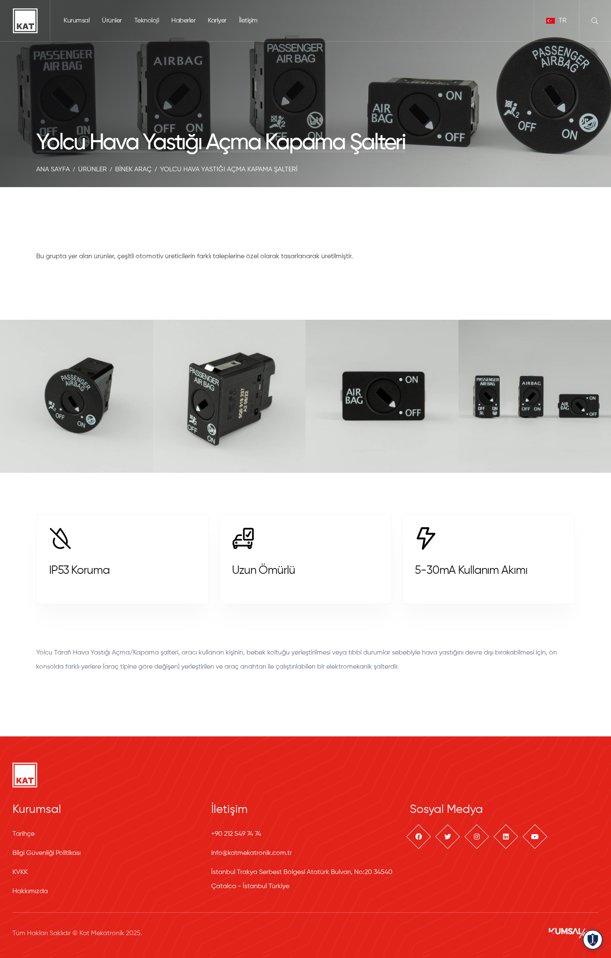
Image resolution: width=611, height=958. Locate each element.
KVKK (20, 872)
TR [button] (562, 20)
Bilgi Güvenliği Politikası (46, 853)
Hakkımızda (30, 891)
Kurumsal (76, 20)
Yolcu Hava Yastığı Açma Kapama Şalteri (229, 169)
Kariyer (217, 20)
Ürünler (112, 20)
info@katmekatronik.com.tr (251, 853)
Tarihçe (23, 834)
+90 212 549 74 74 (236, 834)
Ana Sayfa (53, 169)
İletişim (248, 20)
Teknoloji (146, 20)
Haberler (183, 20)
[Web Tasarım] (574, 933)
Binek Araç (133, 169)
